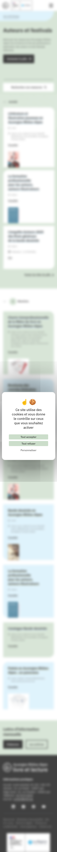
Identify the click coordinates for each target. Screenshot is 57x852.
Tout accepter (28, 436)
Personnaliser (28, 450)
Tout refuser (28, 443)
